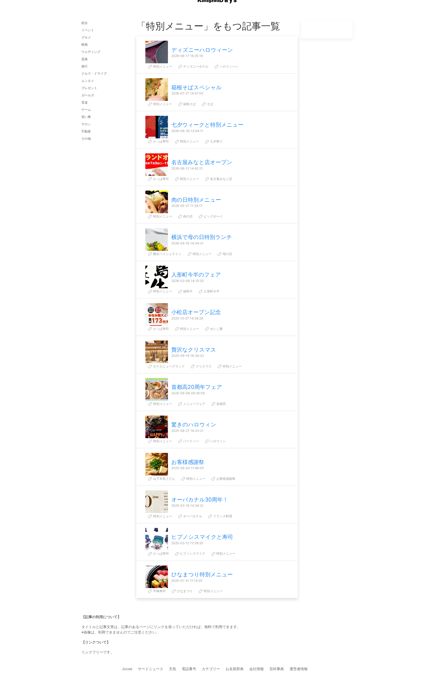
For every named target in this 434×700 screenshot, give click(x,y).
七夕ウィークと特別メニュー (207, 124)
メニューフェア (193, 404)
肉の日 (187, 216)
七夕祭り (216, 141)
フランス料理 (222, 516)
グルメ (86, 37)
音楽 (84, 102)
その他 (86, 138)
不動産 (86, 131)
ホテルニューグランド (168, 366)
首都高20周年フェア (196, 387)
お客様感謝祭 (187, 462)
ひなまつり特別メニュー (202, 574)
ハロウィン (217, 441)
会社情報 (256, 669)
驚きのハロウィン (193, 424)
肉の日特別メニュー (196, 199)
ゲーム (86, 109)
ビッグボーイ (213, 216)
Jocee (127, 669)
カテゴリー (211, 669)
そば (209, 104)
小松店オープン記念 (196, 312)
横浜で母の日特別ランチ (201, 237)
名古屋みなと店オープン (201, 162)
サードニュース (150, 669)
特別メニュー (162, 66)
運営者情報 (299, 669)
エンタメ (87, 81)
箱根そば (189, 104)
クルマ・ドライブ (94, 73)
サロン (86, 124)
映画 (84, 44)
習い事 (86, 117)
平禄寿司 (159, 591)
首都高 (220, 404)
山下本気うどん (163, 478)
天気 (172, 669)
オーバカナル (192, 516)
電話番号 (189, 669)
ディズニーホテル (195, 66)
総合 (84, 23)
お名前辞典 (235, 669)
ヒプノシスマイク (192, 553)
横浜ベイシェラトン (167, 254)
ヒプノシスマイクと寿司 (202, 537)
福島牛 (187, 291)
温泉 (84, 59)
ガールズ (87, 95)
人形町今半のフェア (196, 274)
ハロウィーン (228, 66)
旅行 (84, 66)
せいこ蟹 (216, 329)
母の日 (227, 254)
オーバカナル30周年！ (199, 499)
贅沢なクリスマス (193, 349)
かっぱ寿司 (160, 141)
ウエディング (90, 52)
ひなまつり (184, 591)
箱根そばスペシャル (196, 87)
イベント (87, 30)
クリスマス (203, 366)
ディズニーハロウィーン (202, 50)
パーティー (190, 441)
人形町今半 (211, 291)
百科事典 (276, 669)
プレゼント (89, 88)
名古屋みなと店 (220, 179)
